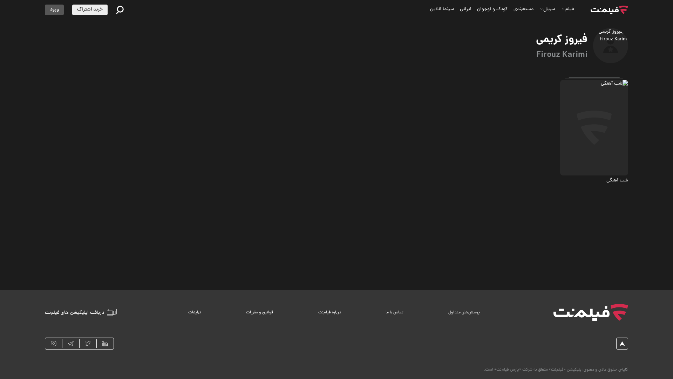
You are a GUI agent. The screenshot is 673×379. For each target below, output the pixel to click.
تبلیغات (194, 313)
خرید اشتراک (90, 9)
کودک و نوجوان (492, 9)
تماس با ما (394, 313)
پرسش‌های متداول (464, 313)
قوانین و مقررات (259, 313)
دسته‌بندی (523, 9)
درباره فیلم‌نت (329, 313)
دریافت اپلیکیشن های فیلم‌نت (74, 312)
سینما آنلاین (442, 9)
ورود (54, 9)
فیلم (569, 9)
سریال (549, 9)
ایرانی (465, 9)
